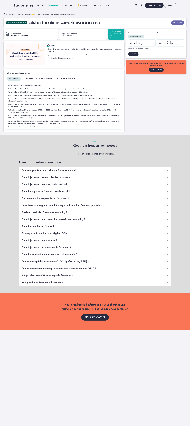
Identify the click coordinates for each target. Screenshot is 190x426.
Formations (53, 5)
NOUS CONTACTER (156, 70)
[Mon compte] (142, 5)
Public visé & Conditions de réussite (38, 79)
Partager (178, 23)
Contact (170, 5)
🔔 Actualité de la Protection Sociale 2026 (93, 5)
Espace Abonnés (154, 5)
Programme (14, 79)
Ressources (68, 5)
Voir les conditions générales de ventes (138, 48)
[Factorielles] (24, 5)
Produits (40, 5)
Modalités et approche (66, 79)
